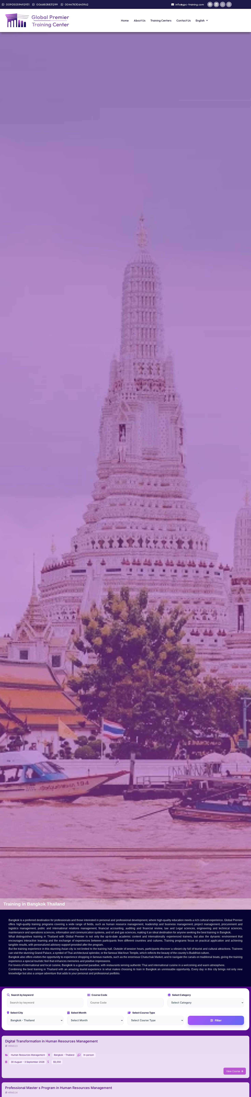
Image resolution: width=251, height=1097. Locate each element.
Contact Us (183, 20)
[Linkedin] (216, 4)
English (200, 20)
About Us (139, 20)
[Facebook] (210, 4)
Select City (16, 1012)
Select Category (181, 995)
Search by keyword (22, 995)
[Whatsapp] (222, 4)
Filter (218, 1020)
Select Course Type (143, 1012)
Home (125, 20)
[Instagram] (229, 4)
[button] (201, 20)
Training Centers (160, 20)
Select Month (78, 1012)
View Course (233, 1071)
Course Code (99, 995)
